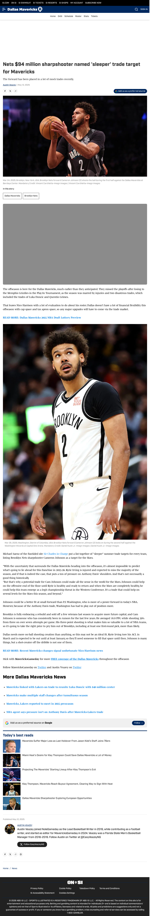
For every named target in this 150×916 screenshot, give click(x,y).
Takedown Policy (87, 889)
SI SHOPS (63, 3)
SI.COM (5, 3)
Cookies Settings (67, 893)
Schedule (68, 16)
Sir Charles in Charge (56, 553)
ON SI (13, 3)
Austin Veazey (9, 85)
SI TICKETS (38, 3)
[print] (21, 854)
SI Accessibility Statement (42, 893)
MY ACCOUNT (76, 3)
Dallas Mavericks (12, 196)
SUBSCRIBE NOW (93, 3)
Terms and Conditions (109, 889)
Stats (86, 16)
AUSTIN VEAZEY (24, 825)
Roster (78, 16)
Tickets (94, 16)
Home (53, 16)
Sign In (144, 9)
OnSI (60, 16)
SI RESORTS (51, 3)
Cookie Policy (65, 889)
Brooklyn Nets (31, 196)
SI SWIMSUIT (25, 3)
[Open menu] (4, 9)
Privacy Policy (36, 889)
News (14, 868)
